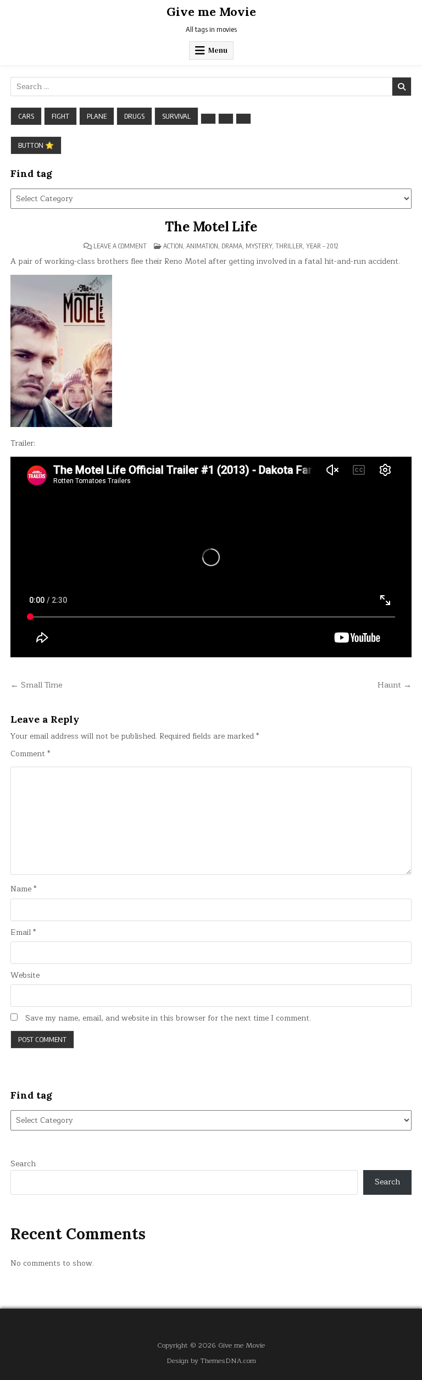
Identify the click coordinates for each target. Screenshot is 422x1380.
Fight (60, 116)
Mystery (259, 246)
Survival (176, 116)
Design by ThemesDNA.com (211, 1360)
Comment (30, 754)
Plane (97, 116)
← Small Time (36, 684)
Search (23, 1163)
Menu (217, 50)
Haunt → (394, 684)
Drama (231, 246)
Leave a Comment (120, 246)
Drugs (134, 116)
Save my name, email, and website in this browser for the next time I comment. (168, 1018)
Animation (202, 246)
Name (23, 889)
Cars (26, 116)
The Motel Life (211, 226)
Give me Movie (211, 11)
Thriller (289, 246)
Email (23, 933)
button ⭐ (36, 145)
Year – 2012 (322, 246)
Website (25, 975)
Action (173, 246)
